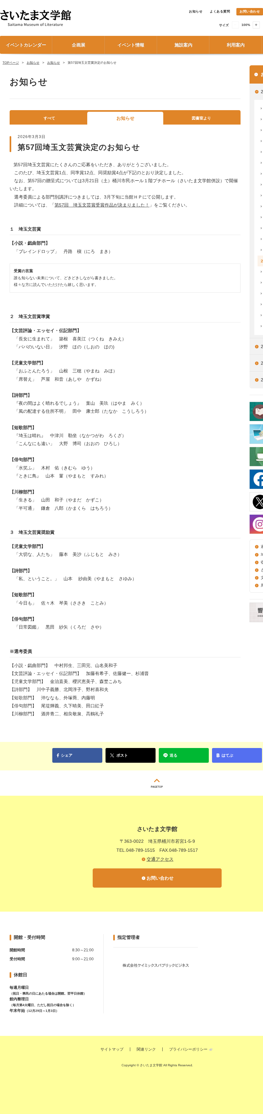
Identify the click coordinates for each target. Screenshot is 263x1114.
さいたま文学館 (70, 18)
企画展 (78, 44)
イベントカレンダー (26, 44)
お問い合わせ (250, 11)
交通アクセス (160, 859)
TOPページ (11, 62)
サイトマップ (111, 1049)
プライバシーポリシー (188, 1049)
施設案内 (183, 44)
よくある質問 (220, 11)
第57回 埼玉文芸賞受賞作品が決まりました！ (102, 204)
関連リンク (146, 1049)
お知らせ (195, 11)
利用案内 (236, 44)
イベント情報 (130, 44)
